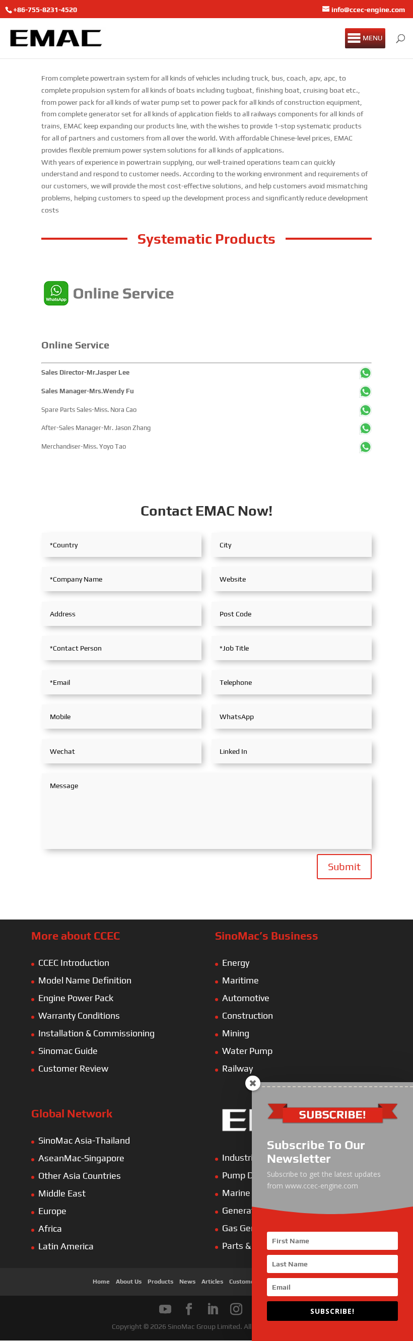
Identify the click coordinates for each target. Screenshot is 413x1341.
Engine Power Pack (75, 998)
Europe (52, 1211)
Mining (235, 1033)
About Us (129, 1281)
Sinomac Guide (68, 1050)
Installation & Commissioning (96, 1033)
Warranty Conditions (79, 1015)
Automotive (245, 998)
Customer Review (73, 1068)
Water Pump (247, 1050)
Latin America (66, 1246)
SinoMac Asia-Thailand (84, 1140)
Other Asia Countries (79, 1175)
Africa (50, 1228)
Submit (344, 866)
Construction (247, 1015)
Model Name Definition (84, 980)
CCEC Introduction (73, 962)
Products (160, 1281)
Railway (237, 1068)
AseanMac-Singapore (81, 1158)
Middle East (62, 1193)
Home (101, 1281)
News (187, 1281)
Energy (235, 962)
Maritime (240, 980)
